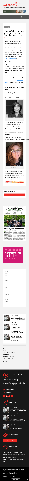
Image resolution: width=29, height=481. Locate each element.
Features (7, 27)
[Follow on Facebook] (4, 396)
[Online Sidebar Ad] (13, 263)
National (6, 278)
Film (5, 289)
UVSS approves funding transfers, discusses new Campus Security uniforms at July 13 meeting (17, 338)
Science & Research (7, 459)
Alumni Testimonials (8, 452)
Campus (6, 273)
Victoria (6, 280)
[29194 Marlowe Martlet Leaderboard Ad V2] (14, 12)
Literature (7, 294)
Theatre (6, 296)
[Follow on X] (9, 396)
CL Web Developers (16, 478)
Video (4, 461)
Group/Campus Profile (13, 456)
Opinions (14, 457)
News (6, 287)
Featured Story (22, 454)
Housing (6, 303)
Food (6, 292)
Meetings (5, 457)
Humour (22, 456)
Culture (10, 454)
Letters (6, 285)
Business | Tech (18, 452)
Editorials (7, 282)
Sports (6, 299)
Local (6, 275)
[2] (14, 183)
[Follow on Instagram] (7, 396)
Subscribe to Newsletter (10, 195)
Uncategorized (21, 459)
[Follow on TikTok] (12, 396)
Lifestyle (6, 301)
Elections (15, 454)
